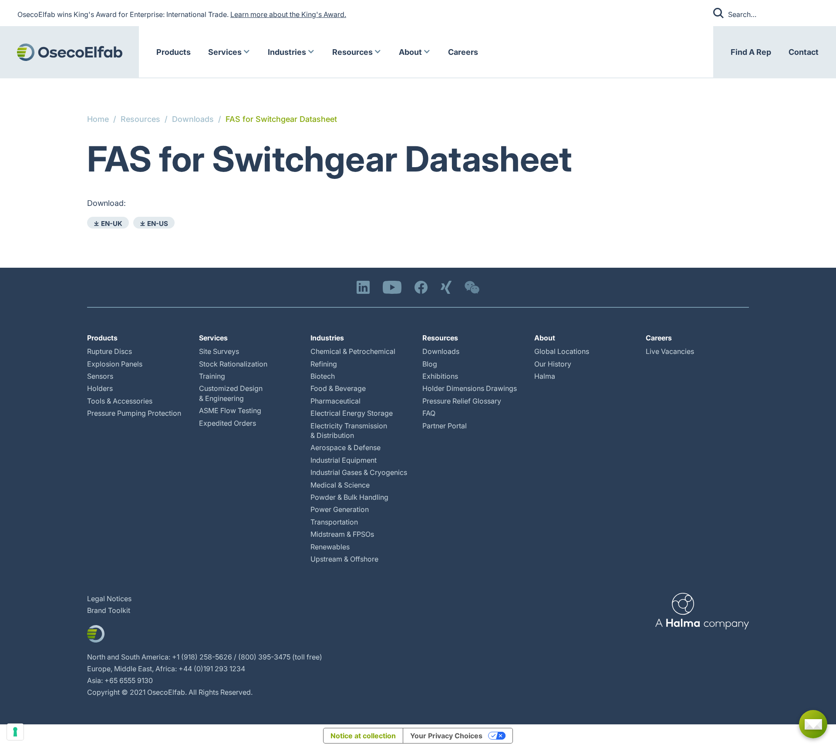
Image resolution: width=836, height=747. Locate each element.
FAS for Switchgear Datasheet (281, 119)
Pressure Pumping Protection (134, 413)
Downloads (193, 119)
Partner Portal (444, 425)
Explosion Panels (114, 364)
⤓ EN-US (154, 223)
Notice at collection (363, 735)
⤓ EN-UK (108, 223)
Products (173, 52)
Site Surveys (219, 351)
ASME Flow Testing (230, 410)
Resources (352, 52)
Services (225, 52)
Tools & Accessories (119, 401)
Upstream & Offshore (344, 559)
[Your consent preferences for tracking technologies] (15, 731)
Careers (463, 52)
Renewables (330, 546)
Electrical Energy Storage (351, 413)
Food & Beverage (338, 388)
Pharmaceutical (335, 401)
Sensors (100, 376)
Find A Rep (751, 52)
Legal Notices (109, 598)
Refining (323, 364)
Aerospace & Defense (345, 447)
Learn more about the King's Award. (288, 14)
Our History (552, 364)
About (410, 52)
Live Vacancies (670, 351)
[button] (229, 52)
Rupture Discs (109, 351)
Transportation (334, 522)
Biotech (322, 376)
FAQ (428, 413)
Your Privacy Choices (446, 735)
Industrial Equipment (343, 460)
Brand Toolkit (108, 610)
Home (98, 119)
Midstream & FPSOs (342, 534)
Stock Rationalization (233, 364)
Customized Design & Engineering (231, 393)
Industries (287, 52)
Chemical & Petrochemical (352, 351)
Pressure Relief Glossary (461, 401)
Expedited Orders (227, 423)
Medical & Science (340, 485)
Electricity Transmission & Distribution (348, 430)
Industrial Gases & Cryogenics (358, 472)
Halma (544, 376)
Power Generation (339, 509)
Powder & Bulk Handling (349, 497)
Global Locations (561, 351)
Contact (804, 52)
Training (212, 376)
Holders (100, 388)
